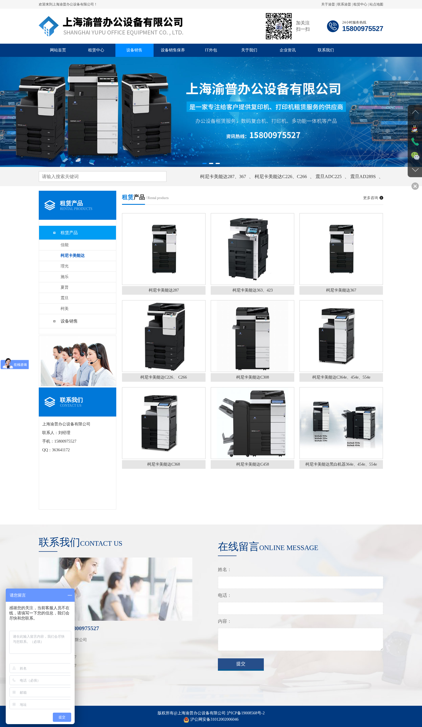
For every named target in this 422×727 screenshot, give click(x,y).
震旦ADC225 (328, 176)
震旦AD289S (363, 176)
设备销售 (134, 50)
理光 (65, 266)
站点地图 (376, 4)
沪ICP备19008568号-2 (246, 713)
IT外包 (211, 50)
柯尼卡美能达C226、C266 (281, 176)
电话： (225, 595)
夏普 (65, 287)
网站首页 (58, 50)
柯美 (65, 308)
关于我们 (249, 50)
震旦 (65, 298)
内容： (225, 621)
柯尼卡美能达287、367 (223, 176)
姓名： (225, 569)
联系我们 (326, 50)
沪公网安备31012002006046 (214, 719)
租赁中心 (360, 4)
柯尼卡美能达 (73, 255)
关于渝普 (328, 4)
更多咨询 (370, 198)
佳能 (65, 245)
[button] (204, 163)
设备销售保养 (173, 50)
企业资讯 (288, 50)
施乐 (65, 277)
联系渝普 (344, 4)
